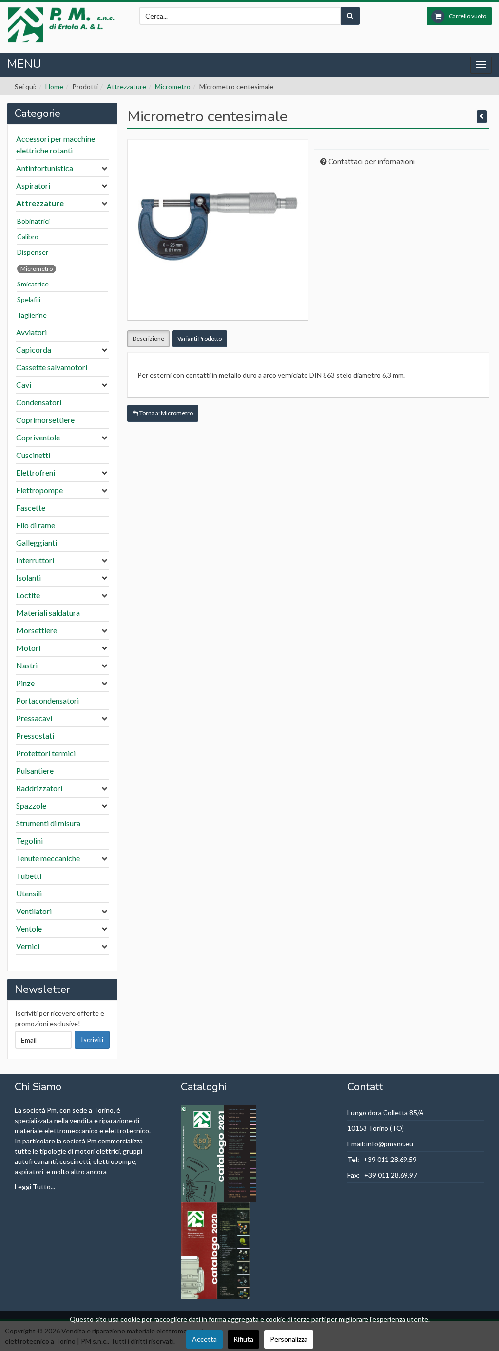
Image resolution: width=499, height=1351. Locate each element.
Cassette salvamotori (51, 367)
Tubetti (28, 875)
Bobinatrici (33, 221)
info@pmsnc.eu (389, 1144)
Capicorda (33, 349)
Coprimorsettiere (45, 419)
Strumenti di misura (48, 823)
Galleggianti (36, 542)
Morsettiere (36, 630)
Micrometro (173, 86)
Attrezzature (126, 86)
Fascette (30, 507)
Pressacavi (34, 718)
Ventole (29, 928)
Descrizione (148, 338)
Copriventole (38, 437)
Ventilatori (34, 910)
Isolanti (28, 577)
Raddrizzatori (39, 788)
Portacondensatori (47, 700)
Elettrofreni (35, 472)
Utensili (29, 893)
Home (54, 86)
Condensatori (38, 402)
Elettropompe (39, 490)
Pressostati (35, 735)
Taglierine (32, 315)
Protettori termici (46, 753)
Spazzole (31, 805)
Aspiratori (33, 185)
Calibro (27, 236)
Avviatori (31, 332)
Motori (28, 647)
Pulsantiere (35, 770)
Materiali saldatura (48, 612)
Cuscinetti (33, 454)
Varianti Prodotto (199, 338)
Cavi (23, 384)
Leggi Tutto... (35, 1186)
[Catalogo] (219, 1152)
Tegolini (29, 840)
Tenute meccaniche (48, 858)
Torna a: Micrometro (165, 413)
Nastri (27, 665)
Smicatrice (33, 284)
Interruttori (35, 560)
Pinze (25, 682)
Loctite (28, 595)
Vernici (27, 946)
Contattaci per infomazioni (371, 161)
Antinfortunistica (44, 167)
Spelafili (28, 299)
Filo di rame (35, 525)
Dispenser (32, 252)
